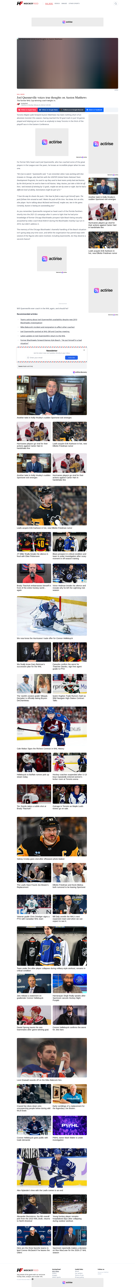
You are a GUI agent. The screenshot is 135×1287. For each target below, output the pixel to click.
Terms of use (79, 1275)
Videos (54, 1273)
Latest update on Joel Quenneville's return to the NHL (42, 336)
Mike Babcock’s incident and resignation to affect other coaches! (47, 327)
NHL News (55, 1271)
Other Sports (56, 1277)
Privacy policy (79, 1277)
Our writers (79, 1273)
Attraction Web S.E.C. (27, 1279)
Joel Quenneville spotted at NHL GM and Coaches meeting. (45, 331)
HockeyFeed (24, 103)
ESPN (116, 90)
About (77, 1271)
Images (54, 1275)
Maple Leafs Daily (28, 366)
